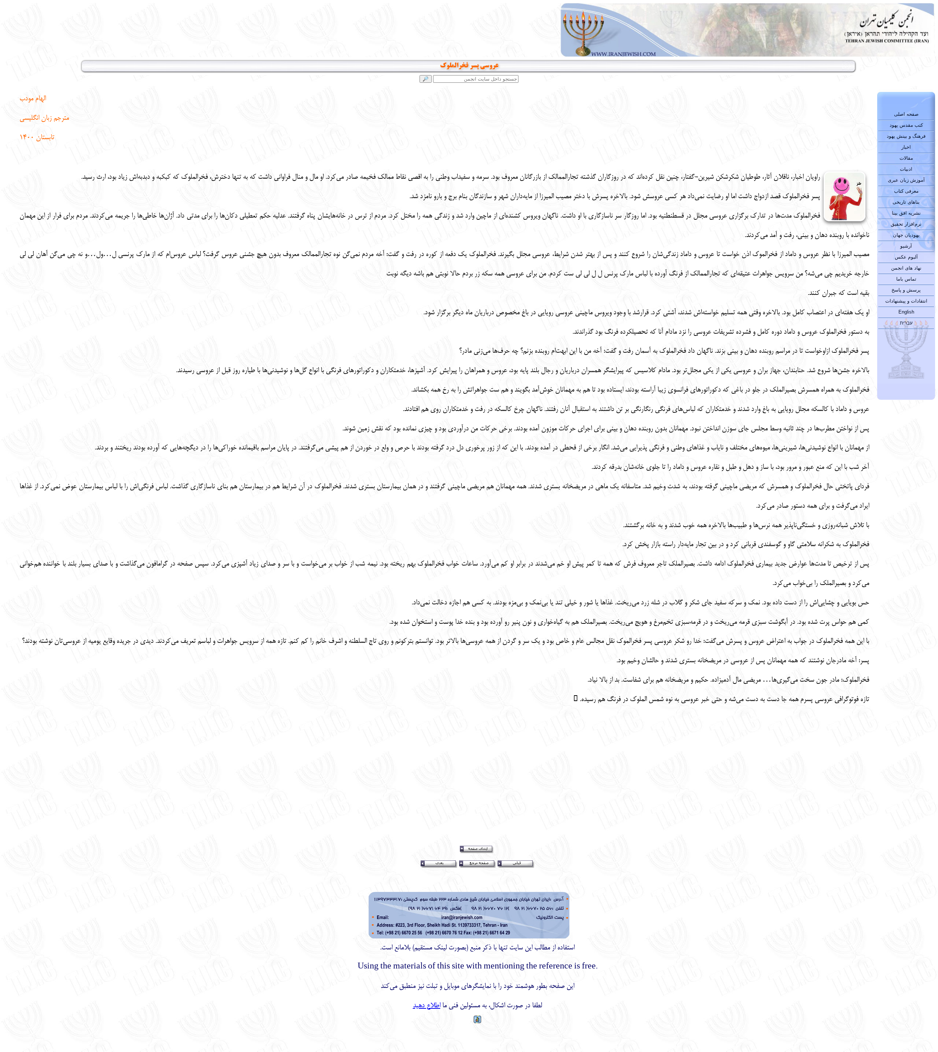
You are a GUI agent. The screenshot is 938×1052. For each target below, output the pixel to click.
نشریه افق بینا (906, 213)
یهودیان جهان (906, 235)
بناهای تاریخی (906, 202)
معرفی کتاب (906, 191)
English (906, 312)
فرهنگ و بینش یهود (906, 136)
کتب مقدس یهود (906, 125)
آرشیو (906, 246)
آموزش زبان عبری (906, 180)
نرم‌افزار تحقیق (906, 224)
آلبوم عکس (906, 257)
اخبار (906, 147)
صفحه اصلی (906, 114)
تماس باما (906, 279)
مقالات (906, 158)
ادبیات (906, 169)
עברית (906, 323)
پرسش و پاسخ (906, 290)
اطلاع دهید (426, 1005)
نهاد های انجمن (906, 268)
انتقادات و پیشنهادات (906, 301)
